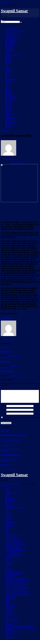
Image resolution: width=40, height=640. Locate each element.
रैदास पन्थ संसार (10, 124)
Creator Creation (10, 29)
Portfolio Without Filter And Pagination (17, 595)
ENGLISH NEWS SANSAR (14, 31)
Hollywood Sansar (11, 40)
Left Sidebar (9, 563)
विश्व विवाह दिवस (6, 351)
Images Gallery (10, 561)
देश (6, 64)
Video (7, 635)
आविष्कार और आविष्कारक (12, 55)
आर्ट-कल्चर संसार (10, 79)
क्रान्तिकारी (8, 51)
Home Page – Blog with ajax (14, 541)
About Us (8, 491)
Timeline (8, 630)
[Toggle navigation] (1, 20)
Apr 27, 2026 (5, 449)
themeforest (8, 624)
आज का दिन (8, 57)
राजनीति (7, 72)
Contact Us (8, 517)
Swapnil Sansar (14, 10)
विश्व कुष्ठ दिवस (6, 361)
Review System (10, 604)
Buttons (7, 509)
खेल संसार (8, 62)
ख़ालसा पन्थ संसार (10, 118)
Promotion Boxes (10, 598)
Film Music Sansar (11, 33)
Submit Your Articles (11, 621)
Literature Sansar (10, 42)
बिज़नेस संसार (9, 70)
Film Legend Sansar (11, 38)
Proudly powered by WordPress (11, 484)
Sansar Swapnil (15, 439)
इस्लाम (7, 116)
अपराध (7, 61)
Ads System (9, 498)
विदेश (6, 74)
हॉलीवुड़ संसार (9, 98)
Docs (6, 520)
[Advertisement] (20, 211)
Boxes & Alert (9, 506)
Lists (6, 567)
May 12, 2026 (5, 439)
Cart (6, 511)
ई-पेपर (7, 85)
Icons (6, 559)
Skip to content (6, 2)
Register (7, 602)
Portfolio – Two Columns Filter (15, 589)
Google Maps (9, 526)
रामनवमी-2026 (5, 465)
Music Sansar (9, 46)
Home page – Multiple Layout (15, 550)
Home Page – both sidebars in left (16, 545)
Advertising (9, 502)
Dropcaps (8, 524)
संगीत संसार (8, 101)
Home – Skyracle (10, 533)
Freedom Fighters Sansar (13, 35)
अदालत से (8, 59)
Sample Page (9, 608)
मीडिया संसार (9, 92)
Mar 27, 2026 (5, 459)
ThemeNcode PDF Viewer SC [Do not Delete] (20, 628)
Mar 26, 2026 (5, 469)
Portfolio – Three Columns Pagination (17, 587)
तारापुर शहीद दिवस (6, 318)
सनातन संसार (9, 114)
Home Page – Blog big (12, 539)
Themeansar (5, 485)
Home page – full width (12, 546)
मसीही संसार (8, 120)
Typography (9, 634)
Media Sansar (9, 44)
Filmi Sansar (9, 36)
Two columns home (11, 632)
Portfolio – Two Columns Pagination (17, 591)
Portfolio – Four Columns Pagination (17, 580)
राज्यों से (7, 68)
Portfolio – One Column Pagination (16, 583)
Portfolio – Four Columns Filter (15, 578)
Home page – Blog (11, 537)
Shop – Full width (11, 619)
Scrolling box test (10, 615)
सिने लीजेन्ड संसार (10, 96)
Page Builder (9, 576)
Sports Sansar (9, 49)
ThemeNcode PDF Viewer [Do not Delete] (19, 626)
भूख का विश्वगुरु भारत (11, 637)
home (7, 532)
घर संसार (7, 113)
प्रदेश (6, 66)
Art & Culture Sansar (12, 27)
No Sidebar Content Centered (14, 572)
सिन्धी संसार (8, 125)
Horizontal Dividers (11, 556)
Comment (4, 389)
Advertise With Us (11, 500)
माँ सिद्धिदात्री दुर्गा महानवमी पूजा (10, 455)
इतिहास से (8, 109)
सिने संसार (8, 94)
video (7, 87)
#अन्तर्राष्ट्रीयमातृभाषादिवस (18, 163)
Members (8, 569)
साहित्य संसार (9, 107)
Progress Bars (9, 596)
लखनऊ (7, 53)
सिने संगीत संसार (10, 100)
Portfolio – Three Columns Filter (15, 585)
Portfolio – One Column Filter (14, 582)
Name (3, 406)
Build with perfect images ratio (15, 507)
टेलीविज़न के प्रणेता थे (7, 371)
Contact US (9, 519)
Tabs (6, 622)
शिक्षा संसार (8, 83)
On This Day (9, 48)
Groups (7, 528)
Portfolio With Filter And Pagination (16, 593)
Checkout (8, 513)
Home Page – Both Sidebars (14, 543)
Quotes (7, 600)
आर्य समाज (8, 103)
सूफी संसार (8, 127)
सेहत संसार (8, 111)
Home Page (13, 552)
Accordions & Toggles (12, 493)
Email (3, 410)
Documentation (10, 522)
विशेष (6, 77)
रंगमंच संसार (8, 105)
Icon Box (8, 558)
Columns (8, 515)
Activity (7, 496)
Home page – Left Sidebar (13, 548)
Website (3, 413)
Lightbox (8, 565)
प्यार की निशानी (5, 319)
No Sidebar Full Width (12, 574)
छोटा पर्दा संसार (9, 81)
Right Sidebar (9, 606)
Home (7, 489)
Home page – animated (12, 535)
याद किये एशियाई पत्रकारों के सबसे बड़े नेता (13, 435)
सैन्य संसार (8, 90)
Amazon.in (8, 504)
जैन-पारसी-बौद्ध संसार (11, 122)
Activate (7, 494)
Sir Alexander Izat (7, 445)
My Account (9, 570)
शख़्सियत (7, 75)
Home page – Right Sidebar (14, 554)
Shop (6, 617)
